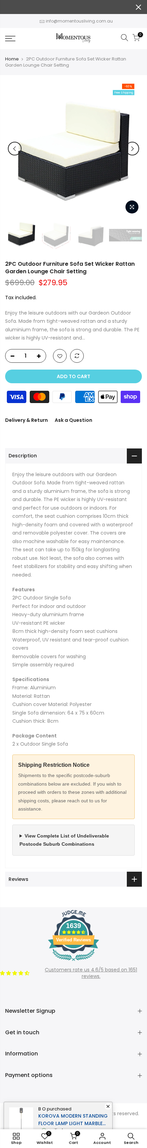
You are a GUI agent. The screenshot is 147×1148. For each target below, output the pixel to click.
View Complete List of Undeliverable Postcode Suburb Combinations (64, 840)
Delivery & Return (26, 420)
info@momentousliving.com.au (79, 21)
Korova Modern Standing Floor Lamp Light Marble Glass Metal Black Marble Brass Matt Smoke (73, 1119)
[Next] (132, 148)
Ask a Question (73, 420)
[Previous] (15, 148)
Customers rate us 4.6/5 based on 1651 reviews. (91, 973)
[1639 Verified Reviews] (73, 962)
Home (12, 59)
